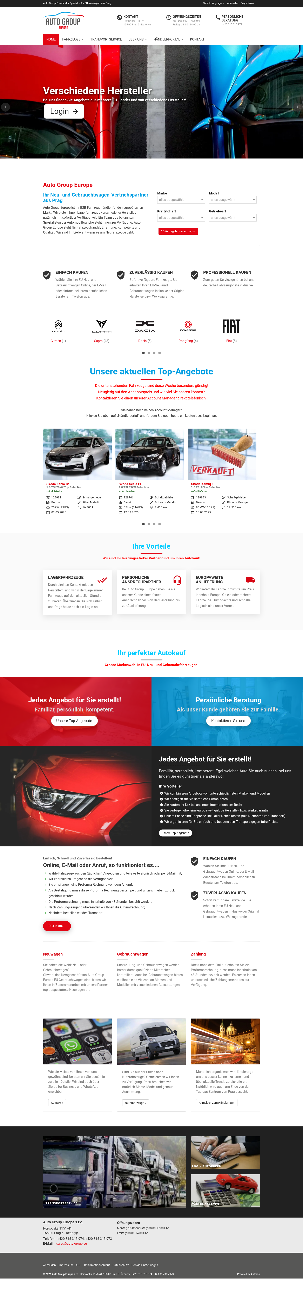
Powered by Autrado (248, 1274)
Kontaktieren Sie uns (228, 721)
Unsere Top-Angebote (74, 721)
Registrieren (247, 3)
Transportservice (106, 39)
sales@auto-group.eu (71, 1243)
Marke (162, 193)
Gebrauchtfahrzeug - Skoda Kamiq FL (149, 474)
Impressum (66, 1265)
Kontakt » (57, 1102)
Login (59, 111)
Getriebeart (217, 211)
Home (51, 39)
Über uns (136, 39)
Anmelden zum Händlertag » (217, 1102)
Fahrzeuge (71, 39)
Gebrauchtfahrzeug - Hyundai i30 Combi (222, 474)
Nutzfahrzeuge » (135, 1103)
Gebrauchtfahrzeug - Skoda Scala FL (77, 474)
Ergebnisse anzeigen (178, 231)
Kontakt (197, 39)
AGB (78, 1265)
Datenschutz (121, 1265)
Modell (214, 193)
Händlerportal (167, 39)
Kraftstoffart (166, 211)
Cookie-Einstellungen (145, 1265)
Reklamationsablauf (97, 1265)
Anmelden (232, 3)
